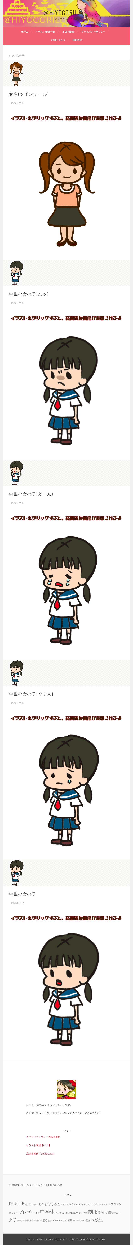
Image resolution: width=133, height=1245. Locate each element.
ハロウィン (115, 1204)
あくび (28, 1204)
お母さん (73, 1204)
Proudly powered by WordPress (45, 1239)
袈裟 (79, 1220)
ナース (104, 1204)
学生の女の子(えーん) (31, 493)
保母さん (59, 1212)
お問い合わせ (58, 40)
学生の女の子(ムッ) (29, 293)
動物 (101, 1212)
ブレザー (27, 1212)
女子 (13, 1219)
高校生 (97, 1219)
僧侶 (85, 1212)
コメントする (17, 103)
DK (11, 1203)
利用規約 (77, 40)
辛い (83, 1220)
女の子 (117, 1212)
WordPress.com (96, 1239)
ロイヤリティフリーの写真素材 (43, 1137)
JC (16, 1203)
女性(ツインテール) (29, 93)
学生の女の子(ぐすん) (31, 693)
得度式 (39, 1220)
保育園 (68, 1212)
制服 (93, 1212)
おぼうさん (52, 1204)
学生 (34, 1220)
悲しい (51, 1220)
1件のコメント (17, 903)
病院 (70, 1220)
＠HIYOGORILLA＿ (66, 12)
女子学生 (21, 1220)
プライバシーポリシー (93, 31)
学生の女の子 (22, 893)
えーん (35, 1204)
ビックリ (13, 1212)
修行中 (75, 1213)
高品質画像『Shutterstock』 (41, 1153)
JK (22, 1203)
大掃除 (108, 1212)
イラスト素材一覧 (45, 31)
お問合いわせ (55, 1184)
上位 (37, 1213)
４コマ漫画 (68, 31)
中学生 (47, 1212)
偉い (80, 1213)
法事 (56, 1220)
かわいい (82, 1204)
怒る (45, 1220)
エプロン (96, 1204)
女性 (27, 1220)
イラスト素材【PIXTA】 (38, 1145)
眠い (75, 1220)
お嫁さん (64, 1204)
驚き (88, 1220)
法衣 (60, 1220)
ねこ (89, 1204)
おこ (41, 1204)
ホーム (24, 31)
